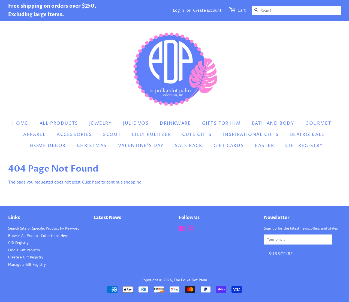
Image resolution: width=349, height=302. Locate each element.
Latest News (107, 218)
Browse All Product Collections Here (38, 235)
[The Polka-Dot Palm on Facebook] (182, 229)
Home (20, 123)
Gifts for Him (221, 123)
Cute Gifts (197, 135)
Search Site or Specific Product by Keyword (44, 228)
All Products (59, 123)
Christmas (92, 146)
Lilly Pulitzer (151, 135)
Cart (241, 10)
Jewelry (100, 123)
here (96, 182)
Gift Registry (304, 146)
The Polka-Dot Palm (190, 279)
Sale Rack (188, 146)
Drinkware (175, 123)
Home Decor (48, 146)
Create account (207, 10)
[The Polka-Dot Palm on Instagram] (191, 229)
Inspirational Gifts (251, 135)
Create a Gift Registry (25, 257)
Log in (178, 10)
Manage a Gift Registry (27, 264)
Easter (264, 146)
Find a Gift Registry (24, 250)
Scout (112, 135)
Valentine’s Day (141, 146)
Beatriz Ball (307, 135)
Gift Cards (228, 146)
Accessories (74, 135)
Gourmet (318, 123)
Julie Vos (136, 123)
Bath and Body (273, 123)
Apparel (34, 135)
